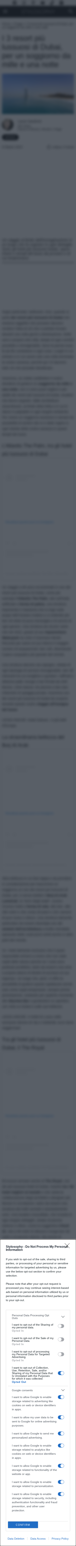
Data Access (38, 1538)
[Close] (68, 1247)
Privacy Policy (60, 1538)
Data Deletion (16, 1538)
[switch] (61, 1326)
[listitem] (38, 1316)
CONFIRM (23, 1524)
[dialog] (38, 1392)
